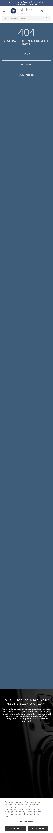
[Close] (49, 802)
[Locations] (42, 11)
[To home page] (21, 11)
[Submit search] (47, 18)
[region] (26, 815)
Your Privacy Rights (26, 821)
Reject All (15, 828)
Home (26, 54)
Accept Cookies (38, 828)
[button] (4, 11)
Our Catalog (26, 64)
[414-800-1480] (49, 11)
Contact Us (26, 75)
